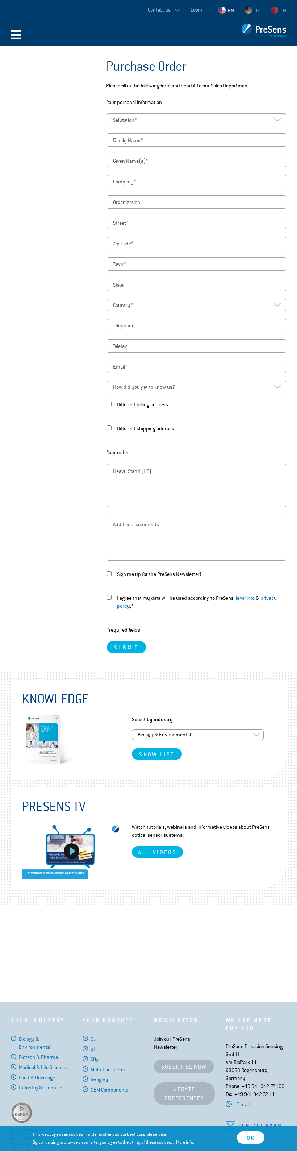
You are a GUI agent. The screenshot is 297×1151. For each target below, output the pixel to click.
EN (231, 10)
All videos (157, 852)
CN (283, 10)
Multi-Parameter (108, 1069)
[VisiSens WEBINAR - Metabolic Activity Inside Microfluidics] (71, 851)
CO (94, 1059)
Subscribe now (183, 1066)
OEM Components (110, 1089)
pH (94, 1049)
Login (196, 10)
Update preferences (184, 1094)
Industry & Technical (41, 1087)
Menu (16, 34)
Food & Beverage (37, 1077)
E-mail (243, 1104)
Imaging (99, 1079)
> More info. (183, 1142)
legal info (245, 598)
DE (257, 10)
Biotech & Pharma (38, 1057)
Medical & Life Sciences (44, 1067)
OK (251, 1138)
